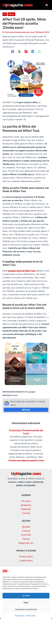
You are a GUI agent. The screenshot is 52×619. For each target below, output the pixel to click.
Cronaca (26, 531)
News (11, 14)
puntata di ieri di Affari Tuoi (21, 270)
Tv (5, 14)
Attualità (26, 526)
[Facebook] (12, 51)
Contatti (26, 513)
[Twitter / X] (19, 51)
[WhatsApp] (39, 51)
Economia (26, 535)
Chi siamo (26, 501)
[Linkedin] (32, 51)
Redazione (26, 505)
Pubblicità (26, 509)
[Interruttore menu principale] (46, 5)
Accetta (26, 595)
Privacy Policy (31, 615)
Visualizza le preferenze (26, 609)
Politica (26, 539)
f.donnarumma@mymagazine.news (26, 460)
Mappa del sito (26, 543)
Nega (26, 602)
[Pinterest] (26, 51)
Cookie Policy (20, 615)
